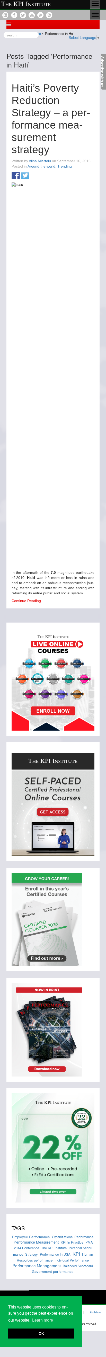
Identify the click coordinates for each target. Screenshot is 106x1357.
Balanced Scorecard (78, 1265)
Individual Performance (72, 1260)
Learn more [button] (42, 1320)
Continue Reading (26, 601)
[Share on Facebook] (16, 176)
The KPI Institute (54, 1247)
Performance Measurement (36, 1242)
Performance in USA (55, 1254)
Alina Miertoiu (40, 161)
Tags (18, 1228)
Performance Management (37, 1265)
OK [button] (41, 1333)
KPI (76, 1253)
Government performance (53, 1271)
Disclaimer (95, 1312)
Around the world (41, 166)
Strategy (31, 1254)
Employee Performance (31, 1236)
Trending (64, 166)
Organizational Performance (72, 1236)
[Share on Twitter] (25, 176)
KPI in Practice (72, 1242)
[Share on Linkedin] (35, 176)
